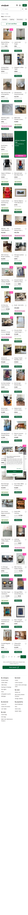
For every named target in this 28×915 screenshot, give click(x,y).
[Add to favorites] (12, 42)
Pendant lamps (4, 680)
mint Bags (3, 717)
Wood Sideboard (19, 704)
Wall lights (3, 696)
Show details (19, 468)
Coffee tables (4, 682)
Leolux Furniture (18, 682)
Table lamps (4, 684)
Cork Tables (4, 709)
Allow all (14, 471)
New (7, 14)
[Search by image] (22, 9)
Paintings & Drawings (6, 687)
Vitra (16, 706)
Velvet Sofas (18, 709)
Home (2, 14)
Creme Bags (4, 714)
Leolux (16, 680)
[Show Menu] (26, 9)
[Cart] (17, 5)
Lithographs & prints (6, 694)
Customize (14, 474)
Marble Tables (18, 711)
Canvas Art (3, 704)
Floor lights (3, 689)
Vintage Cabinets (19, 698)
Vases (2, 691)
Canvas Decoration (5, 706)
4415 (19, 657)
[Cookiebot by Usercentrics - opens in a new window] (19, 453)
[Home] (7, 5)
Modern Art (17, 692)
